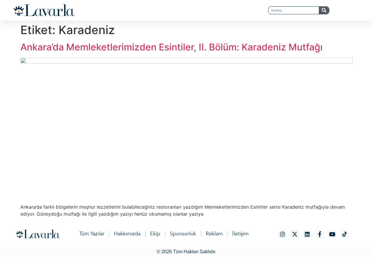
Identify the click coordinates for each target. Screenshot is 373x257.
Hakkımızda (127, 233)
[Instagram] (282, 234)
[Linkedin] (307, 234)
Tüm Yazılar (91, 233)
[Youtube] (332, 234)
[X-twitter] (295, 234)
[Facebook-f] (320, 234)
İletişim (240, 233)
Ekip (155, 233)
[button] (174, 10)
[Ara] (324, 10)
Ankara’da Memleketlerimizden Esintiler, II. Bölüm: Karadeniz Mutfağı (171, 47)
